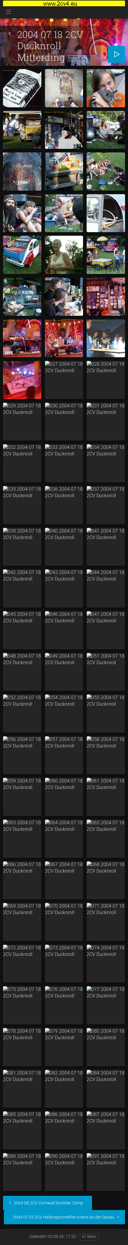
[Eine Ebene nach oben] (10, 34)
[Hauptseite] (64, 3)
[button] (12, 1233)
